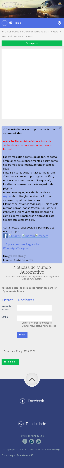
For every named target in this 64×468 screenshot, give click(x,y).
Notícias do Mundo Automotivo (17, 36)
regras (7, 196)
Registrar (32, 43)
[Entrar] (60, 23)
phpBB (35, 435)
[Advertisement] (32, 83)
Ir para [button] (10, 361)
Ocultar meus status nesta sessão (38, 325)
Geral (56, 31)
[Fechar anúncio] (60, 128)
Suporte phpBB (25, 455)
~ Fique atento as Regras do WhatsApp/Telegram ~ (21, 246)
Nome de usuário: (6, 308)
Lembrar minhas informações (36, 322)
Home (17, 22)
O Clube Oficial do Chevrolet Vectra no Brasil (27, 31)
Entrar (7, 299)
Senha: (5, 316)
